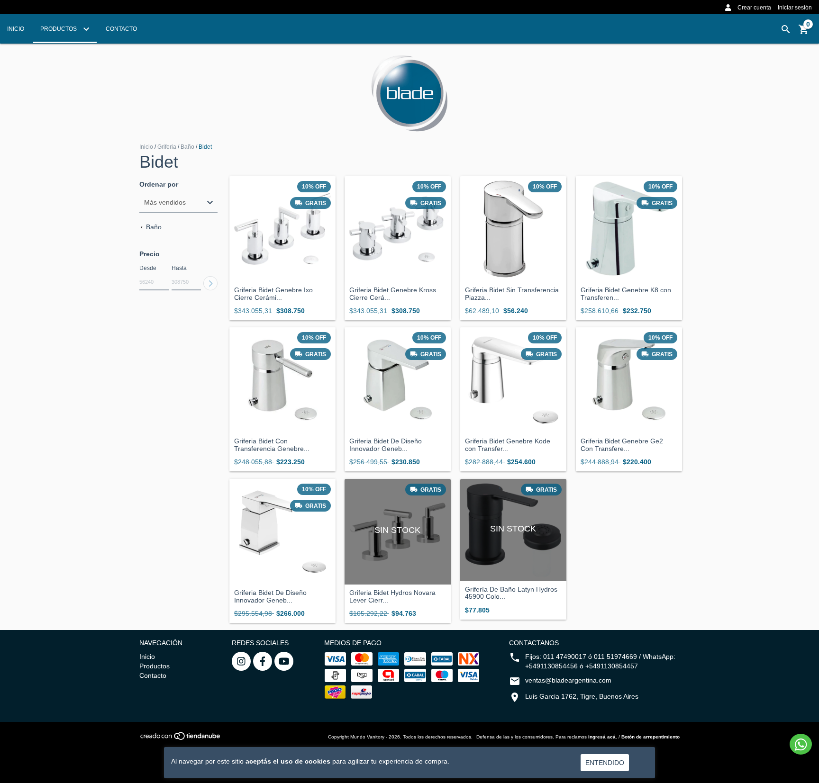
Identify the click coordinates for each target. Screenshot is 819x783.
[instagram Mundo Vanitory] (241, 661)
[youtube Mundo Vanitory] (283, 661)
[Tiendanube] (180, 738)
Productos (59, 29)
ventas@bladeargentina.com (568, 680)
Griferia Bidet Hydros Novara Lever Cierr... (392, 596)
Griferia (167, 147)
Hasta (179, 268)
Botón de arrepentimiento (650, 736)
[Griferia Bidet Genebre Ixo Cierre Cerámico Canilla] (282, 229)
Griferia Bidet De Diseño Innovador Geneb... (385, 445)
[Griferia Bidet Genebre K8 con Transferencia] (629, 229)
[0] (804, 32)
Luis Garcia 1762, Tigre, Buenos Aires (581, 696)
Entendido (604, 762)
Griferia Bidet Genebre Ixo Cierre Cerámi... (273, 294)
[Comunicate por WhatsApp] (801, 744)
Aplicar (210, 283)
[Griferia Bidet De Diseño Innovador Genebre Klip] (398, 380)
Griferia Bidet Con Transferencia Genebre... (271, 445)
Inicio (15, 29)
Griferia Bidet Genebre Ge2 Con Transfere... (622, 445)
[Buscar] (786, 29)
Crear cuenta (754, 7)
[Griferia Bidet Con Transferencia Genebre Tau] (282, 380)
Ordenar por (158, 184)
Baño (187, 147)
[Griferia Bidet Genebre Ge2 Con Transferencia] (629, 380)
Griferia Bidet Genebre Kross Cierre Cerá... (392, 294)
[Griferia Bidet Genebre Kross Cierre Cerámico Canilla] (398, 229)
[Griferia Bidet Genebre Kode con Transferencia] (513, 380)
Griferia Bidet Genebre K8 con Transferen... (626, 294)
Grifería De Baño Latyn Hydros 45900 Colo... (511, 593)
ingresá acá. (602, 736)
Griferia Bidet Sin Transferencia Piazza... (512, 294)
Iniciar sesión (795, 7)
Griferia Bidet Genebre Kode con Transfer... (507, 445)
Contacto (121, 29)
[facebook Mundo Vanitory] (262, 661)
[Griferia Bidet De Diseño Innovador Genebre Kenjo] (282, 532)
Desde (147, 268)
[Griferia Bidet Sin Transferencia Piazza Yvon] (513, 229)
